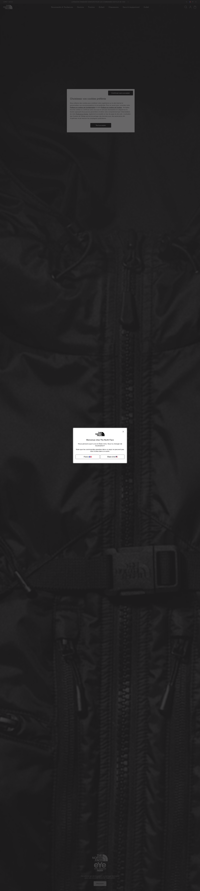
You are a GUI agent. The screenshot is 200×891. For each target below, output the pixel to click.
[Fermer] (123, 431)
